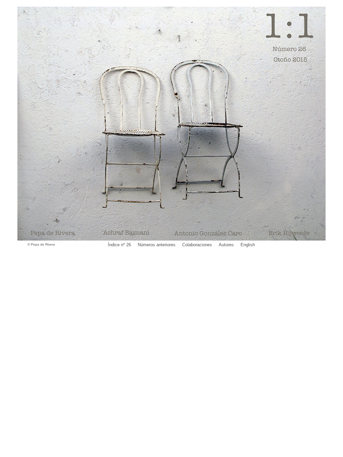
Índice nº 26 (119, 244)
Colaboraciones (197, 244)
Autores (226, 244)
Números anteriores (157, 244)
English (248, 244)
